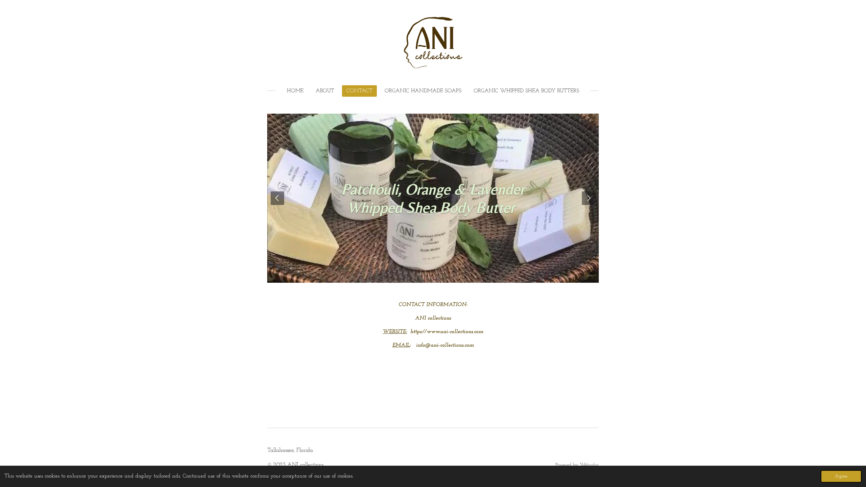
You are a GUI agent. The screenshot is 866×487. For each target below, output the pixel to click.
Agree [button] (841, 476)
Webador (589, 465)
